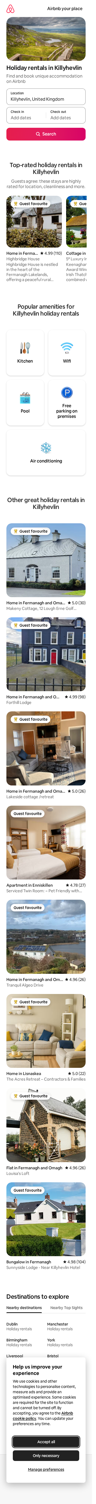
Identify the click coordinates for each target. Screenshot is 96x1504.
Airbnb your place (64, 8)
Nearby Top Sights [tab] (66, 1307)
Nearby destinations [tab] (24, 1307)
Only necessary (46, 1455)
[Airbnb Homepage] (10, 8)
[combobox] (46, 99)
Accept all (46, 1441)
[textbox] (26, 117)
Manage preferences (46, 1469)
